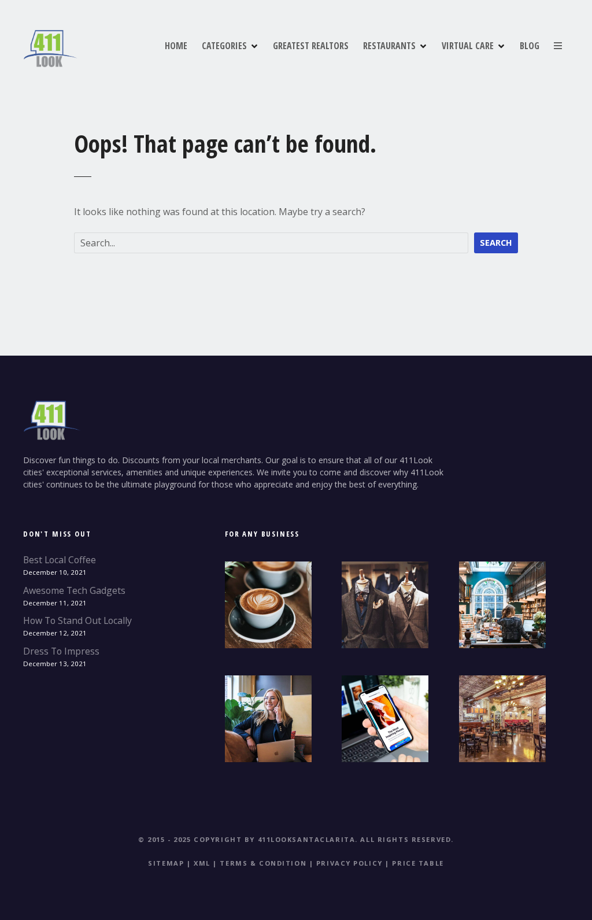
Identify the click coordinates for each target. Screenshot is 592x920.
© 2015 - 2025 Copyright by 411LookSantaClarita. (248, 839)
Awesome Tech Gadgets (74, 590)
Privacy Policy (349, 863)
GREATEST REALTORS (311, 45)
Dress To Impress (61, 651)
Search (496, 242)
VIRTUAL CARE (468, 45)
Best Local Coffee (59, 559)
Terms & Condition (263, 863)
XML (202, 863)
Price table (417, 863)
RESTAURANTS (389, 45)
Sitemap (166, 863)
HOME (176, 45)
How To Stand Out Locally (77, 620)
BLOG (529, 45)
